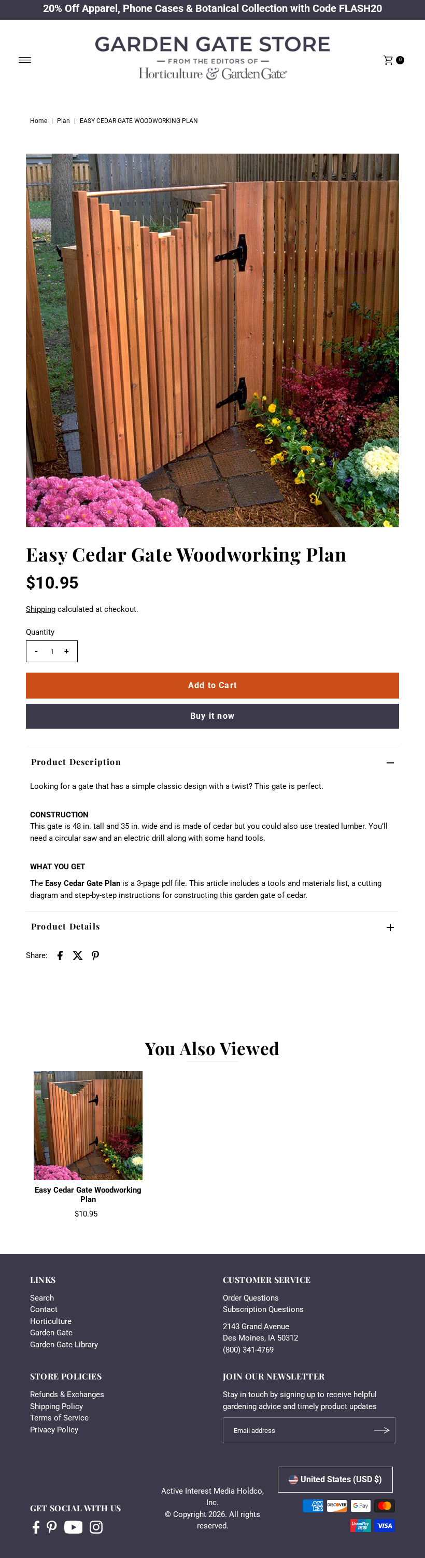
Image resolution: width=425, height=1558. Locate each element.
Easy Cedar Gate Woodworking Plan (88, 1194)
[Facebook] (36, 1528)
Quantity (40, 632)
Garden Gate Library (64, 1344)
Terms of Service (59, 1418)
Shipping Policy (56, 1406)
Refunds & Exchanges (67, 1394)
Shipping (40, 609)
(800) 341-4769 (248, 1350)
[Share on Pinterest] (95, 955)
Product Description (76, 761)
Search (42, 1298)
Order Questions (251, 1298)
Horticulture (51, 1321)
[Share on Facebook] (60, 955)
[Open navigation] (25, 60)
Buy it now (212, 716)
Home (38, 121)
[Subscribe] (382, 1430)
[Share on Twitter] (78, 955)
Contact (44, 1309)
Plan (63, 121)
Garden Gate (51, 1332)
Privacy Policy (54, 1429)
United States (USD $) (341, 1479)
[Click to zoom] (382, 170)
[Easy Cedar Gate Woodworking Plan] (88, 1125)
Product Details (65, 926)
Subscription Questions (263, 1309)
